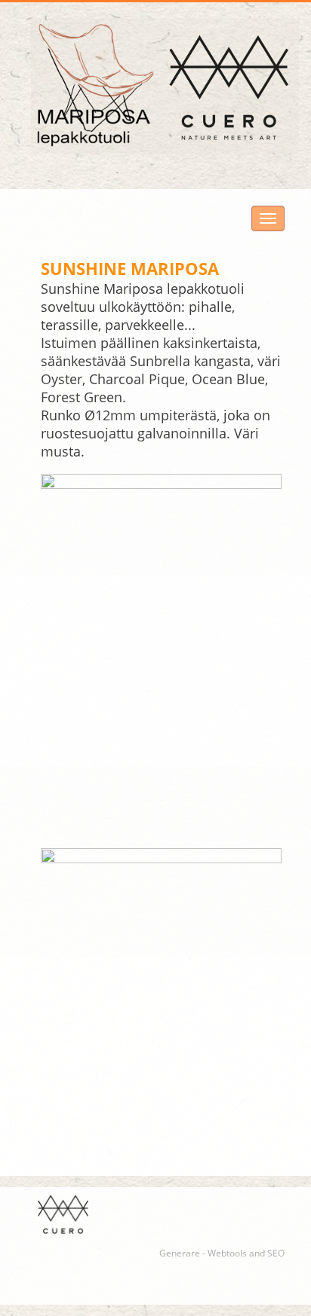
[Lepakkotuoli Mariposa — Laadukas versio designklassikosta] (165, 86)
